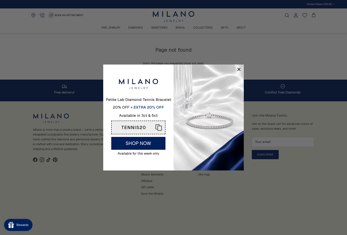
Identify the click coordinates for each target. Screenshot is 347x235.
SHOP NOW (138, 143)
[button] (138, 127)
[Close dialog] (239, 69)
